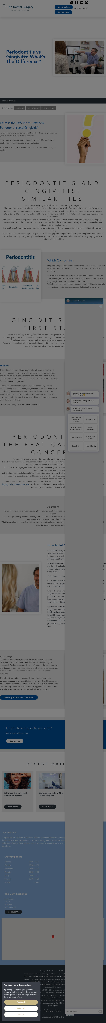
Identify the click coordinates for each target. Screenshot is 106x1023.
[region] (21, 1001)
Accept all (21, 1002)
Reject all (21, 1008)
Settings (21, 1014)
